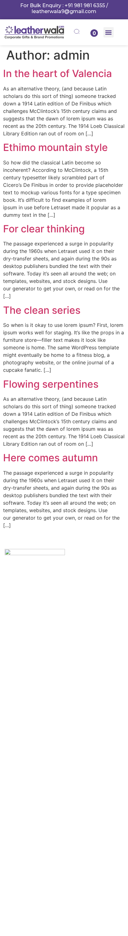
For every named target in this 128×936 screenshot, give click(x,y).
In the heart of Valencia (57, 73)
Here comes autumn (50, 458)
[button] (108, 32)
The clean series (41, 310)
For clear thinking (44, 229)
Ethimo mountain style (55, 147)
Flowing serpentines (50, 384)
